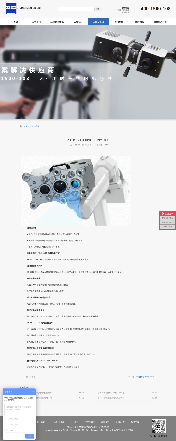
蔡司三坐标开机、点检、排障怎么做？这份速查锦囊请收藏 (112, 393)
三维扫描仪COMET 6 (145, 377)
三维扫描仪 (34, 126)
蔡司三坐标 (119, 430)
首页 (26, 126)
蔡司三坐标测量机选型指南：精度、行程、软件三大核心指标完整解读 (39, 398)
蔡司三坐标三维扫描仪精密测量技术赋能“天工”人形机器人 (39, 393)
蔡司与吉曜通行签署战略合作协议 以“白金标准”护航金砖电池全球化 (112, 398)
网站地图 (109, 430)
